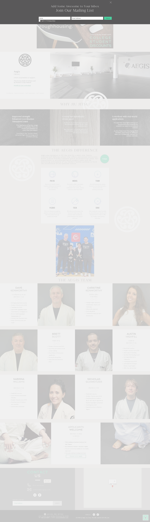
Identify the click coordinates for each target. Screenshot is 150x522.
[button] (111, 2)
